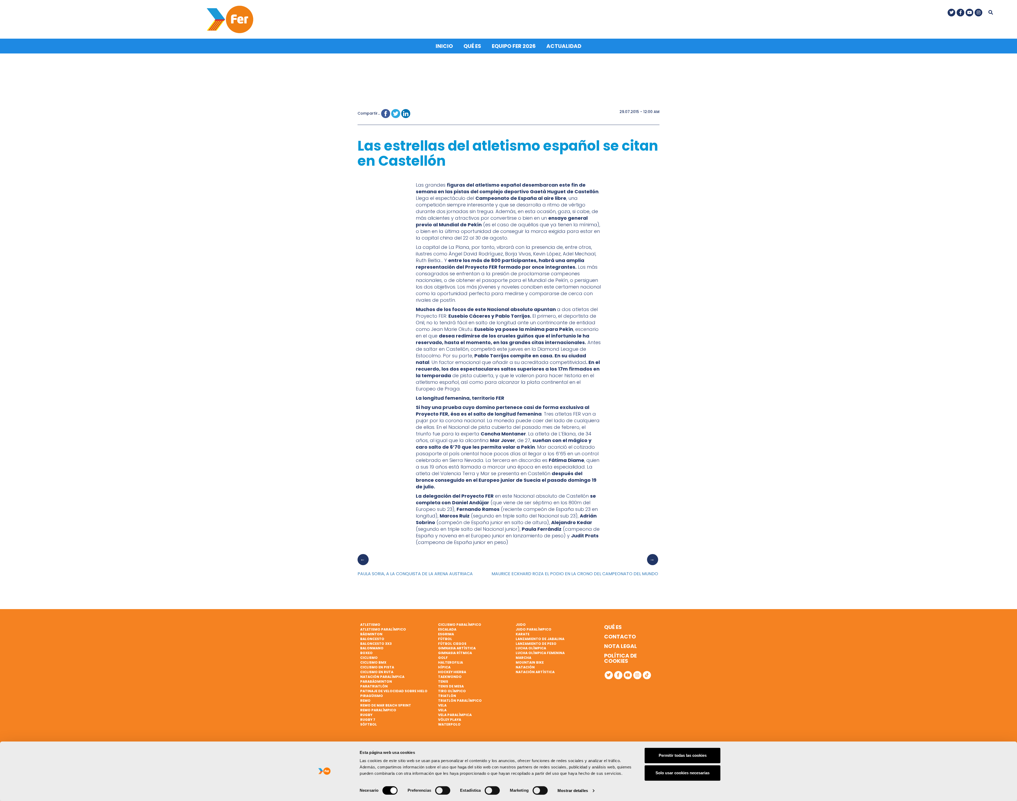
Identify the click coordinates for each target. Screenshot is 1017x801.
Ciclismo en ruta (376, 672)
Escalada (447, 629)
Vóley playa (449, 719)
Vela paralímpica (455, 715)
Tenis (443, 681)
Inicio (444, 46)
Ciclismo (369, 657)
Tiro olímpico (452, 691)
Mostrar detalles (572, 790)
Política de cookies (620, 658)
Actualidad (563, 46)
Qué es (472, 46)
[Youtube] (969, 12)
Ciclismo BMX (373, 662)
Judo (521, 624)
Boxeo (366, 653)
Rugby (366, 715)
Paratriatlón (374, 686)
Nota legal (620, 646)
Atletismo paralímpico (383, 629)
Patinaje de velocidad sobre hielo (393, 691)
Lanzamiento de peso (536, 643)
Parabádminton (376, 681)
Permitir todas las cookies (683, 755)
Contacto (620, 636)
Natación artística (535, 672)
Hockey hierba (452, 672)
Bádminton (371, 634)
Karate (522, 634)
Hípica (444, 667)
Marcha (523, 657)
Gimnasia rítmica (455, 653)
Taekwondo (450, 676)
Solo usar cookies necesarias (682, 773)
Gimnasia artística (457, 648)
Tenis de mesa (451, 686)
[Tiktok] (647, 675)
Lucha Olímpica (531, 648)
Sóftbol (368, 724)
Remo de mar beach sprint (385, 705)
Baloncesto (372, 639)
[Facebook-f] (960, 12)
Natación (525, 667)
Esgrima (446, 634)
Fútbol (445, 639)
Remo (365, 700)
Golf (443, 657)
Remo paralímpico (378, 710)
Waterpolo (449, 724)
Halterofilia (450, 662)
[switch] (442, 790)
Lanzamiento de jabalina (540, 639)
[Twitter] (951, 12)
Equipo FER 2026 (514, 46)
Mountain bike (530, 662)
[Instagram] (978, 12)
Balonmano (371, 648)
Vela (442, 705)
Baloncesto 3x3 (376, 643)
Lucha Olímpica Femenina (540, 653)
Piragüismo (371, 696)
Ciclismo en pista (377, 667)
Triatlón (447, 696)
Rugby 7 (367, 719)
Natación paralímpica (382, 676)
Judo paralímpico (533, 629)
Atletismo (370, 624)
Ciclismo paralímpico (459, 624)
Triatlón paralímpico (460, 700)
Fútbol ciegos (452, 643)
